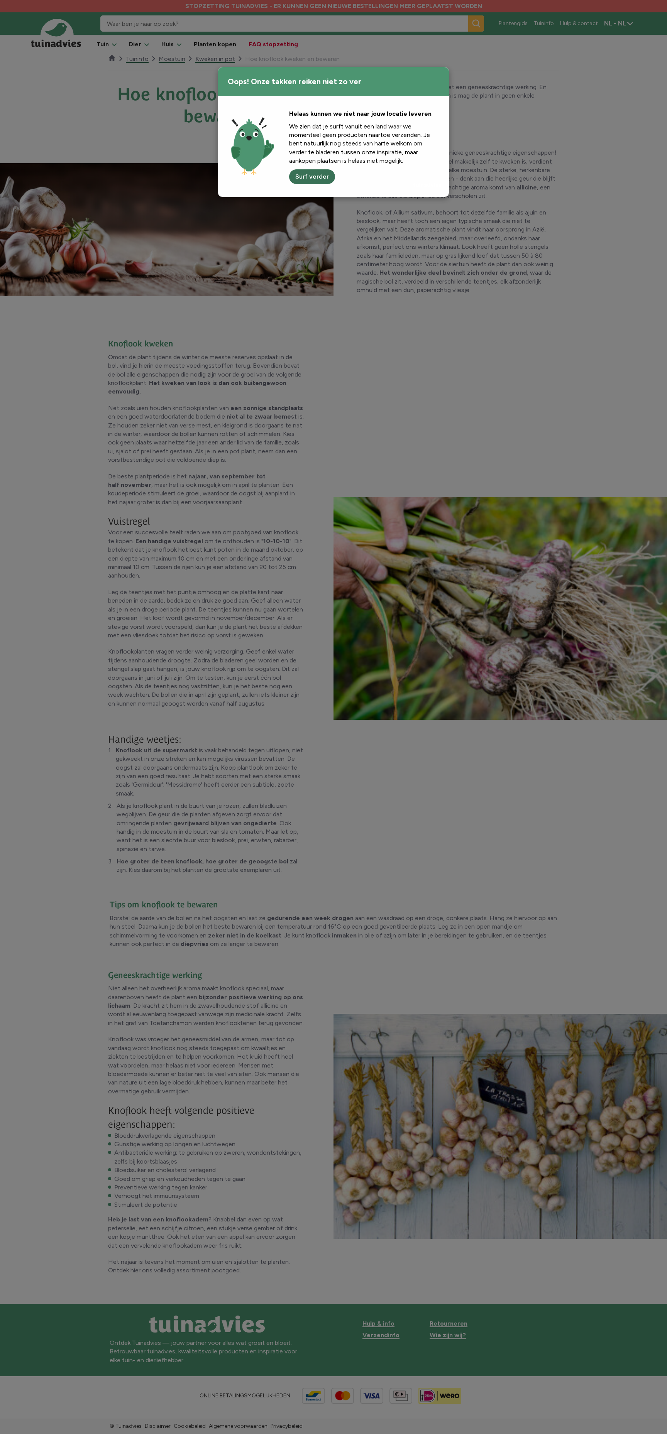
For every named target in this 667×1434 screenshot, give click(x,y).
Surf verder (312, 176)
